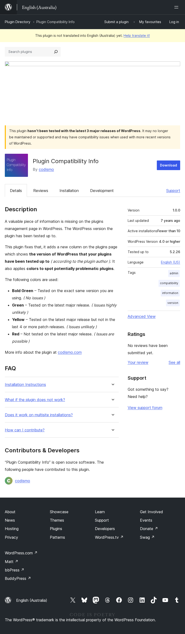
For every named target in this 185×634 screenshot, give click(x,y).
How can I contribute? (25, 430)
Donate (149, 528)
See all (174, 362)
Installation (69, 190)
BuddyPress (18, 578)
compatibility (169, 283)
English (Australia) (31, 600)
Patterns (57, 537)
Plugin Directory (17, 22)
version (172, 303)
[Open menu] (177, 7)
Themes (57, 520)
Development (102, 190)
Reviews (40, 190)
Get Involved (151, 511)
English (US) (170, 262)
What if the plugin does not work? (35, 399)
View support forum (145, 407)
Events (146, 520)
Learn (100, 511)
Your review (138, 362)
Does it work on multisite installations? (39, 415)
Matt (11, 561)
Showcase (59, 511)
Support (173, 190)
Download (168, 165)
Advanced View (142, 316)
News (10, 520)
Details (16, 190)
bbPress (14, 570)
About (10, 511)
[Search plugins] (56, 52)
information (170, 293)
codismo (46, 169)
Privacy (11, 537)
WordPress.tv (109, 537)
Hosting (12, 528)
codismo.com (70, 352)
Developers (105, 528)
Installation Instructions (25, 384)
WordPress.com (21, 553)
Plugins (56, 528)
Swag (147, 537)
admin (174, 273)
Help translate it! (137, 35)
